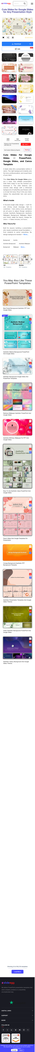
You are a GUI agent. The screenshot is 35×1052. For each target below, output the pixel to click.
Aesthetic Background (9, 243)
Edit (25, 48)
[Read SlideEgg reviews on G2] (5, 1028)
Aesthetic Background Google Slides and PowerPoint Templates (15, 377)
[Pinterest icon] (12, 37)
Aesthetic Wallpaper (24, 243)
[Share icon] (8, 37)
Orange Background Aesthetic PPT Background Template (14, 564)
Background (6, 240)
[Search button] (24, 3)
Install (26, 144)
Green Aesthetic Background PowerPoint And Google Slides (17, 631)
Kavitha (27, 140)
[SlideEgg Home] (17, 983)
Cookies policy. (19, 1048)
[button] (30, 291)
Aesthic (15, 240)
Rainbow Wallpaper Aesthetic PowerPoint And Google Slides (17, 414)
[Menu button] (32, 3)
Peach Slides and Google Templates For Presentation (15, 539)
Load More (17, 971)
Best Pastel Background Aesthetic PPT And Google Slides (16, 309)
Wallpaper (16, 247)
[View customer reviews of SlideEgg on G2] (15, 1028)
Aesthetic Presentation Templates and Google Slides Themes (17, 600)
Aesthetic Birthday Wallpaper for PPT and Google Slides (16, 438)
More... (23, 247)
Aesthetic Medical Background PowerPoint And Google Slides (16, 352)
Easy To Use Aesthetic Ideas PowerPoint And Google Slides (17, 491)
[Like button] (3, 37)
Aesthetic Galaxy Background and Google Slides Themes (16, 662)
